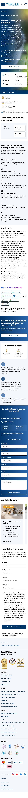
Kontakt (11, 92)
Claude (6, 304)
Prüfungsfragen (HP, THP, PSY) (10, 694)
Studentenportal (6, 675)
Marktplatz (4, 684)
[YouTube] (17, 774)
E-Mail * (4, 578)
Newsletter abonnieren (14, 627)
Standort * (5, 585)
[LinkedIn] (25, 774)
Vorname (4, 443)
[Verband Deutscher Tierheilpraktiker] (16, 746)
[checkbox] (2, 593)
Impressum (4, 782)
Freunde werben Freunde (9, 729)
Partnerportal (5, 681)
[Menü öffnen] (3, 4)
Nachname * (6, 570)
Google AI (15, 300)
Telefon (3, 465)
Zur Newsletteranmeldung (9, 732)
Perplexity (17, 292)
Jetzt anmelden (14, 67)
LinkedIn (17, 296)
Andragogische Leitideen (9, 707)
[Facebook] (21, 774)
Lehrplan (4, 700)
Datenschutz (5, 785)
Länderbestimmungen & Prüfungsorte (13, 691)
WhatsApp (7, 296)
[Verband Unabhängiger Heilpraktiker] (10, 746)
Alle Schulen (5, 716)
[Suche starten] (21, 4)
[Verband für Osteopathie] (22, 746)
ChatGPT (6, 292)
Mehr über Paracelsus (8, 697)
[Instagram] (12, 774)
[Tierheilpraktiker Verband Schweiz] (10, 753)
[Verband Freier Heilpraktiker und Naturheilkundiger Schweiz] (16, 753)
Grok (5, 300)
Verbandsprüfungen (7, 703)
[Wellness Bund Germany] (3, 753)
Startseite (4, 12)
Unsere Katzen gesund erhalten (10, 15)
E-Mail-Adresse (6, 458)
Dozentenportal (6, 678)
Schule (3, 472)
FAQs (2, 720)
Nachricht (4, 479)
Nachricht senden (14, 493)
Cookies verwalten (7, 789)
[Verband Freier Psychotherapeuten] (3, 746)
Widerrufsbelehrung (7, 726)
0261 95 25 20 (9, 422)
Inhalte (4, 92)
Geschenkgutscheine (8, 735)
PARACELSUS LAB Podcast (9, 713)
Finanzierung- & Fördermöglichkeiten (13, 723)
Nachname (4, 450)
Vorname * (5, 563)
